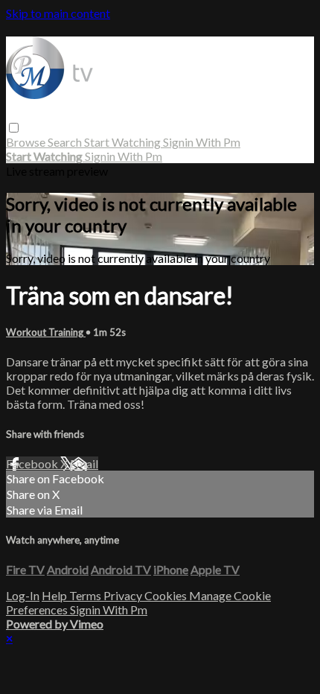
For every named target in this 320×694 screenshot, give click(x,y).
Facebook (33, 463)
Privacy (123, 595)
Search (66, 142)
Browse (27, 142)
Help (55, 595)
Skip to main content (58, 13)
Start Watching (123, 142)
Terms (86, 595)
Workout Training (46, 332)
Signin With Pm (201, 142)
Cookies (166, 595)
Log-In (22, 595)
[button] (14, 128)
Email (84, 463)
